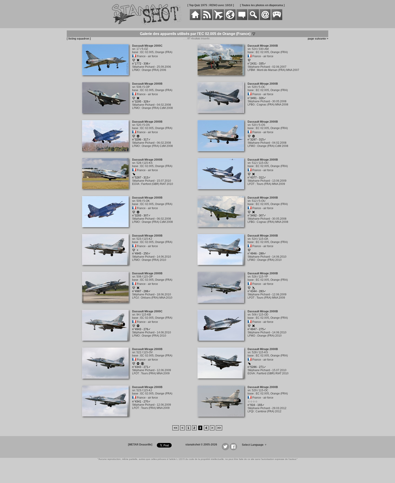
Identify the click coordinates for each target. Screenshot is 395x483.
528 (138, 163)
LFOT (251, 184)
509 (138, 200)
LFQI (251, 411)
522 (138, 352)
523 (138, 238)
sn (133, 49)
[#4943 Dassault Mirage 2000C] (107, 343)
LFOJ (135, 297)
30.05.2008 (279, 101)
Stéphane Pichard (143, 66)
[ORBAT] (218, 19)
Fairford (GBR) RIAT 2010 (157, 184)
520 (138, 125)
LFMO (136, 70)
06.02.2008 (164, 142)
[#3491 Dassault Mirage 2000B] (223, 115)
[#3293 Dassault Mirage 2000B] (107, 229)
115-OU (263, 163)
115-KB (146, 314)
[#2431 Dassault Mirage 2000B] (223, 77)
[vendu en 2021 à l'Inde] (142, 364)
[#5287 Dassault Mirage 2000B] (107, 191)
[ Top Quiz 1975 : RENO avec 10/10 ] (210, 5)
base (135, 52)
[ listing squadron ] (79, 38)
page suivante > (317, 38)
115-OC (263, 390)
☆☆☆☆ (253, 401)
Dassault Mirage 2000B (263, 45)
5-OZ (145, 49)
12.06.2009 (279, 294)
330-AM (264, 49)
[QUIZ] (276, 19)
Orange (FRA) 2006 (154, 70)
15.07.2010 (164, 180)
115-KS (147, 163)
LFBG (251, 104)
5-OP (146, 87)
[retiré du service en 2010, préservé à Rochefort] (138, 212)
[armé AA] (133, 174)
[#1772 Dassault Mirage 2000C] (107, 77)
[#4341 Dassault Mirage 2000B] (107, 419)
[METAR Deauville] (140, 444)
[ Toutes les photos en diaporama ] (262, 5)
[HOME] (195, 19)
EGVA (135, 184)
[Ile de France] (133, 60)
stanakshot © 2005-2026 (201, 444)
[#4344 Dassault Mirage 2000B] (223, 305)
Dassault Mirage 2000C (147, 45)
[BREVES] (206, 19)
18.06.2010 (164, 294)
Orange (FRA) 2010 (154, 260)
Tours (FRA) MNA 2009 (270, 184)
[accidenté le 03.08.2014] (253, 288)
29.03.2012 (279, 408)
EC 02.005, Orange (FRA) (156, 52)
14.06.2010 (164, 256)
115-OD (263, 314)
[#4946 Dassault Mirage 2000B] (223, 267)
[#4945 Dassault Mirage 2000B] (107, 267)
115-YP (263, 276)
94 (138, 314)
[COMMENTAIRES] (241, 19)
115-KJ (147, 238)
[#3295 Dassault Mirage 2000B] (107, 115)
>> (219, 428)
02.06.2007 (279, 66)
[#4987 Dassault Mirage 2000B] (107, 305)
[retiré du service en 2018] (138, 326)
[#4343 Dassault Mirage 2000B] (107, 381)
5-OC (262, 87)
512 (254, 163)
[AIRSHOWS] (230, 19)
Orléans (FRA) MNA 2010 (156, 297)
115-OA (263, 238)
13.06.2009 (279, 180)
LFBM (251, 70)
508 (138, 87)
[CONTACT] (265, 19)
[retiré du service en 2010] (138, 364)
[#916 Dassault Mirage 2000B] (223, 419)
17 (138, 49)
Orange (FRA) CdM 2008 (157, 108)
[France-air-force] (134, 56)
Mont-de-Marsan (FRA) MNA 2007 (278, 70)
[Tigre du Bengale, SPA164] (249, 60)
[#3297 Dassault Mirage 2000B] (223, 153)
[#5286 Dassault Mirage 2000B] (223, 381)
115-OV (148, 352)
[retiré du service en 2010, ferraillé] (138, 60)
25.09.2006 (164, 66)
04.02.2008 (164, 104)
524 (254, 49)
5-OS (146, 125)
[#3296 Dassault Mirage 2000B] (107, 153)
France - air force (147, 56)
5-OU (262, 200)
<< (175, 428)
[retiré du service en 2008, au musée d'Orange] (138, 136)
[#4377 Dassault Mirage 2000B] (223, 191)
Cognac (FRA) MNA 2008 (272, 104)
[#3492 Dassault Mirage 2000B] (223, 229)
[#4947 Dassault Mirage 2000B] (223, 343)
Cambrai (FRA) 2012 (268, 411)
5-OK (146, 200)
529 (254, 87)
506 (254, 314)
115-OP (148, 276)
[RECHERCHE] (253, 19)
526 (254, 276)
